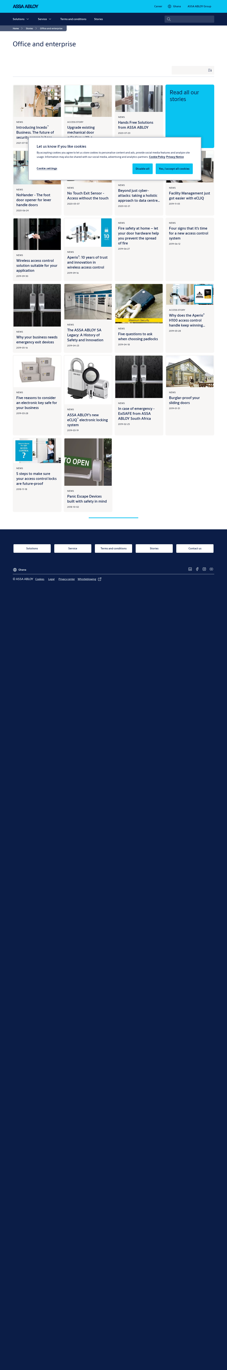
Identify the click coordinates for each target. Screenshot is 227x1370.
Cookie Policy (157, 156)
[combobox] (189, 19)
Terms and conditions (73, 19)
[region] (114, 158)
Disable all (143, 168)
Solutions (18, 19)
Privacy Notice (175, 156)
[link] (158, 6)
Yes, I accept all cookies (174, 168)
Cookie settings (47, 168)
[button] (27, 19)
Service (42, 19)
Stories (98, 19)
